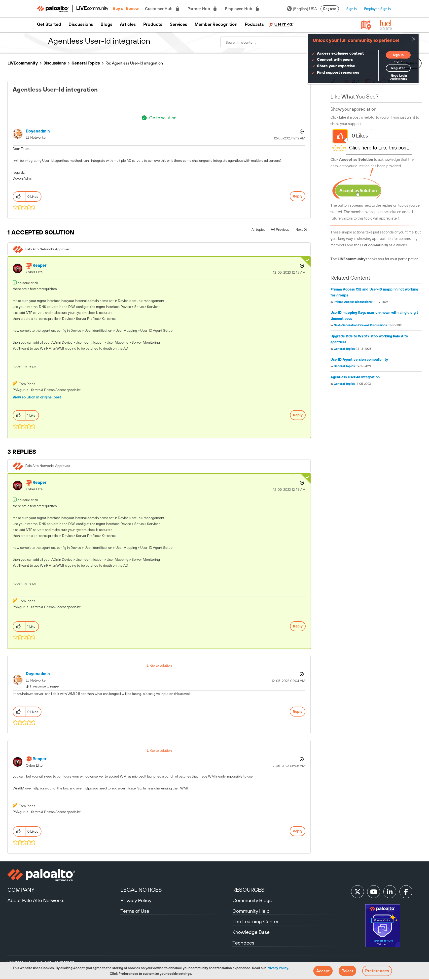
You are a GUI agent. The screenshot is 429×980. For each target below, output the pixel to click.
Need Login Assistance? (398, 77)
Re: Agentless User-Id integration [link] (134, 63)
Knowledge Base (251, 932)
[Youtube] (373, 891)
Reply (297, 196)
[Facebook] (405, 891)
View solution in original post (37, 397)
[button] (323, 971)
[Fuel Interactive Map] (366, 24)
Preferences (377, 971)
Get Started (49, 24)
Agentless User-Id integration (355, 377)
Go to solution (163, 117)
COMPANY (21, 889)
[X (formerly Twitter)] (357, 891)
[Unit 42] (281, 24)
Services (178, 24)
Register (329, 9)
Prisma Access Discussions (353, 302)
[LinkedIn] (389, 891)
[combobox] (280, 42)
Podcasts (254, 24)
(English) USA (305, 8)
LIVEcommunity (22, 63)
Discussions (81, 24)
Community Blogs (252, 900)
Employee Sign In (377, 9)
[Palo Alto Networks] (63, 875)
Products (152, 24)
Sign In (351, 9)
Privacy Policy (277, 968)
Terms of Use (134, 911)
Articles (128, 24)
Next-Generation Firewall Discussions (360, 325)
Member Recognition (216, 24)
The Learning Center (255, 921)
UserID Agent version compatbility (359, 359)
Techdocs (243, 943)
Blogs (106, 24)
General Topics (86, 63)
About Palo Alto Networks (35, 900)
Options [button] (301, 131)
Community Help (251, 911)
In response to (45, 686)
